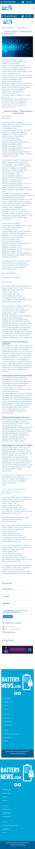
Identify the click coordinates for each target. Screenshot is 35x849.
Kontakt (6, 730)
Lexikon (5, 705)
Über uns (6, 714)
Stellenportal (7, 725)
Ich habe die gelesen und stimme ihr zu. (15, 611)
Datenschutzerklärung (20, 610)
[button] (33, 8)
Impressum (7, 737)
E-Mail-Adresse (7, 589)
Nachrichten (7, 698)
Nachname (6, 603)
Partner (6, 709)
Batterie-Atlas (7, 702)
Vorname (6, 596)
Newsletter (7, 718)
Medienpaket (7, 721)
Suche (5, 741)
